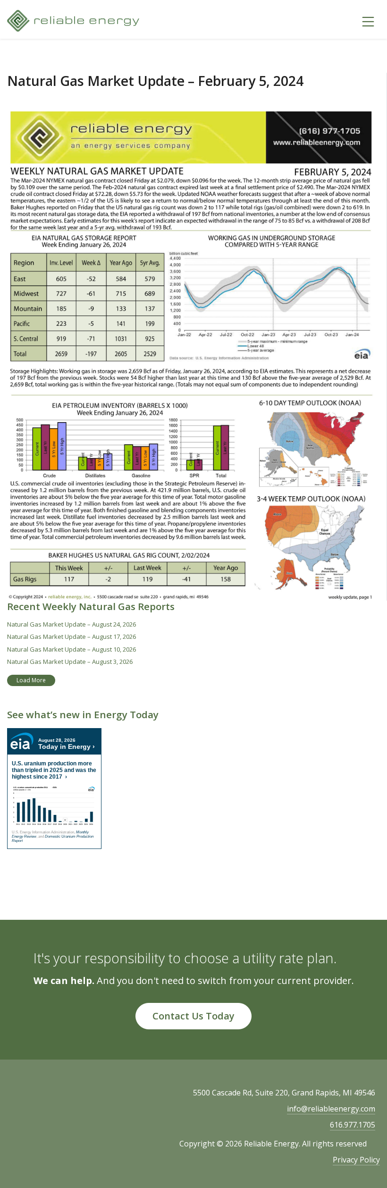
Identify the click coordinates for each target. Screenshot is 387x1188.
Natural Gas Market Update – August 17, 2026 (71, 636)
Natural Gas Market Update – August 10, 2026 (71, 649)
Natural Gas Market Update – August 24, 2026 (71, 624)
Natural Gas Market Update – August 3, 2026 (70, 661)
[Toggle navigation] (368, 21)
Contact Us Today (193, 1016)
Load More (31, 680)
